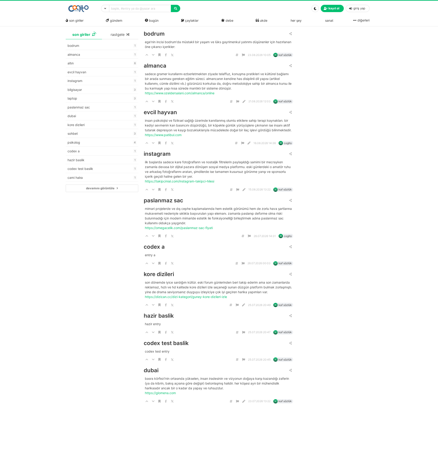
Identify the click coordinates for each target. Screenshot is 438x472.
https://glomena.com (161, 393)
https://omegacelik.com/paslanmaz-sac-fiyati (179, 228)
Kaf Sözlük (285, 55)
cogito (288, 143)
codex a (154, 247)
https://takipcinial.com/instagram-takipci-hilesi (180, 181)
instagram (157, 154)
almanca (155, 66)
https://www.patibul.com (163, 135)
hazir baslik (159, 316)
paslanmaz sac (163, 200)
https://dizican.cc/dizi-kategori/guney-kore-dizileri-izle (186, 297)
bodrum (154, 34)
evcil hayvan (160, 112)
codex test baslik (166, 343)
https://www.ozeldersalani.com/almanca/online (180, 93)
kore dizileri (159, 274)
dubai (151, 370)
